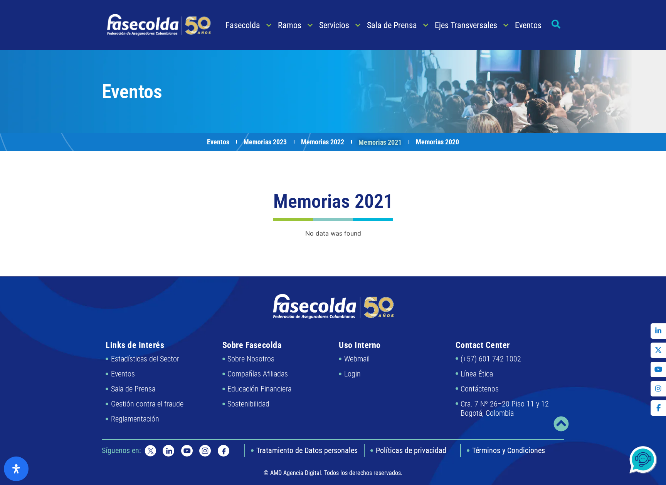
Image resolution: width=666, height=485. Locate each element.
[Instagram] (658, 388)
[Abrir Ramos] (310, 25)
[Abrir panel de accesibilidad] (16, 469)
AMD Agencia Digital (295, 473)
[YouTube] (658, 369)
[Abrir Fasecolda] (269, 25)
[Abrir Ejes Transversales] (506, 25)
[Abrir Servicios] (358, 25)
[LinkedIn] (658, 331)
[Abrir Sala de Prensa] (426, 25)
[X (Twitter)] (658, 350)
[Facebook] (658, 408)
